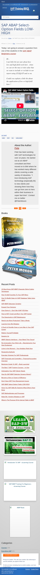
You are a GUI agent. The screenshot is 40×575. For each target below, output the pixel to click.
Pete (14, 43)
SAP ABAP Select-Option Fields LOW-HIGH (15, 384)
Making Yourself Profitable (9, 333)
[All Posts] (20, 208)
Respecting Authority (8, 352)
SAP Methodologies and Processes (12, 393)
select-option (19, 138)
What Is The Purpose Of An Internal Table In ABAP (17, 400)
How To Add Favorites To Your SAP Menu (14, 295)
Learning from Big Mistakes (10, 324)
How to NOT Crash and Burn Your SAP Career (16, 314)
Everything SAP (6, 551)
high (8, 138)
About (3, 1)
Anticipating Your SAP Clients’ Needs (13, 371)
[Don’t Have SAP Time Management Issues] (24, 208)
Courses (4, 548)
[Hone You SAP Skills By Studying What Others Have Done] (16, 208)
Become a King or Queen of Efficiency (13, 377)
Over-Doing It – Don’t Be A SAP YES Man (14, 310)
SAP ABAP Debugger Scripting (11, 304)
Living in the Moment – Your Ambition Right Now (17, 348)
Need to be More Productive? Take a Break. (15, 320)
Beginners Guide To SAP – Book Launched (15, 364)
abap (3, 138)
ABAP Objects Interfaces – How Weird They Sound (17, 339)
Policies (27, 569)
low (13, 138)
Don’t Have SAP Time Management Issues (15, 381)
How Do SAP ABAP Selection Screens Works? (16, 374)
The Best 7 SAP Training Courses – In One (15, 367)
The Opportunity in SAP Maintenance (13, 317)
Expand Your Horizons (8, 307)
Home (9, 38)
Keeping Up (5, 336)
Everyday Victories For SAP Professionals (14, 355)
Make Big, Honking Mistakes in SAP (13, 396)
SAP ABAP (4, 135)
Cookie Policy (7, 567)
